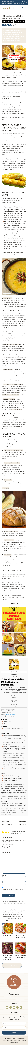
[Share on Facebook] (3, 25)
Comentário (6, 852)
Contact (14, 1004)
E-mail (4, 883)
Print (14, 672)
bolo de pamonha (16, 409)
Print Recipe (19, 21)
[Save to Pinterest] (5, 25)
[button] (11, 674)
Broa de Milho (8, 480)
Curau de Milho (8, 369)
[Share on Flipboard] (8, 25)
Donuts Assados (7, 823)
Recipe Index (14, 994)
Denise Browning (10, 714)
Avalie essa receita (7, 845)
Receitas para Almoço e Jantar (13, 13)
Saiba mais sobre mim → (14, 918)
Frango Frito (22, 823)
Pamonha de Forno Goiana (11, 344)
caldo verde (5, 488)
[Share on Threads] (10, 25)
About (14, 999)
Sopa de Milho (7, 298)
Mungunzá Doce (9, 540)
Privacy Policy (21, 1038)
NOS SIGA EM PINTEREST (11, 965)
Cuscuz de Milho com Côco (12, 463)
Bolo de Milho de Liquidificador (12, 384)
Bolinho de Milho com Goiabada (13, 450)
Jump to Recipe (8, 21)
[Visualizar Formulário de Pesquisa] (22, 7)
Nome (4, 875)
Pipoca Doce (7, 555)
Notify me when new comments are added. (13, 890)
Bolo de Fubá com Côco (11, 531)
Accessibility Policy (7, 1040)
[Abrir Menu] (25, 8)
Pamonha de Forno (9, 399)
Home (3, 13)
